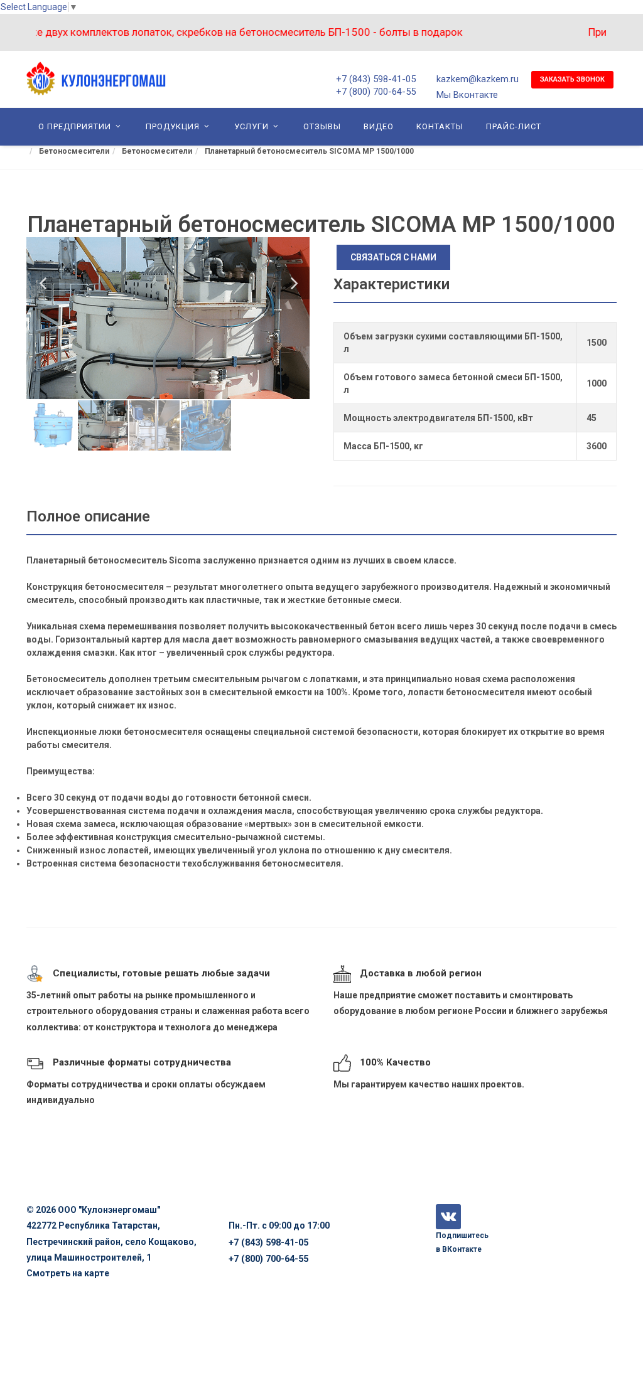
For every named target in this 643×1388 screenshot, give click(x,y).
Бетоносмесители (74, 151)
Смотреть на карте (67, 1273)
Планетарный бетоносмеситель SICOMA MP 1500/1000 (309, 151)
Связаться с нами (393, 257)
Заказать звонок (572, 79)
